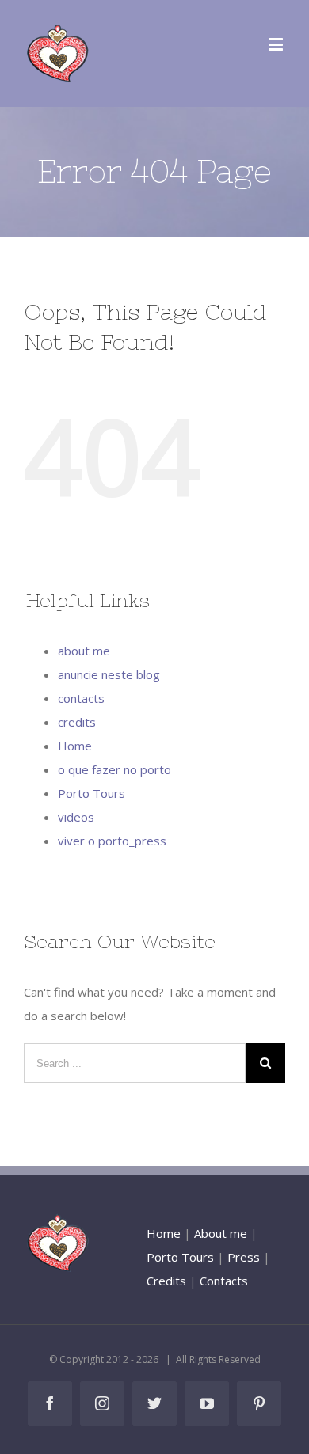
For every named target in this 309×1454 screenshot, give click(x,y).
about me (84, 651)
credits (77, 722)
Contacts (224, 1281)
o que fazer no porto (114, 769)
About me (220, 1233)
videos (76, 817)
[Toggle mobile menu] (277, 44)
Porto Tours (91, 793)
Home (75, 746)
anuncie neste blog (109, 674)
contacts (81, 698)
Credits (166, 1281)
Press (243, 1257)
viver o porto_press (112, 840)
